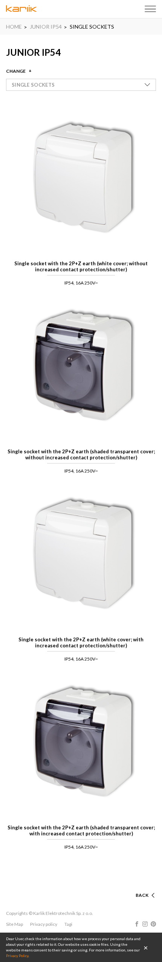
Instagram (145, 924)
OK (146, 947)
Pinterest (153, 924)
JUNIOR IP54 (46, 26)
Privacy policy (43, 924)
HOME (14, 26)
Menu (150, 9)
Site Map (14, 924)
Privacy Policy (17, 955)
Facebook (136, 924)
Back (142, 895)
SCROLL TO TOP (130, 886)
